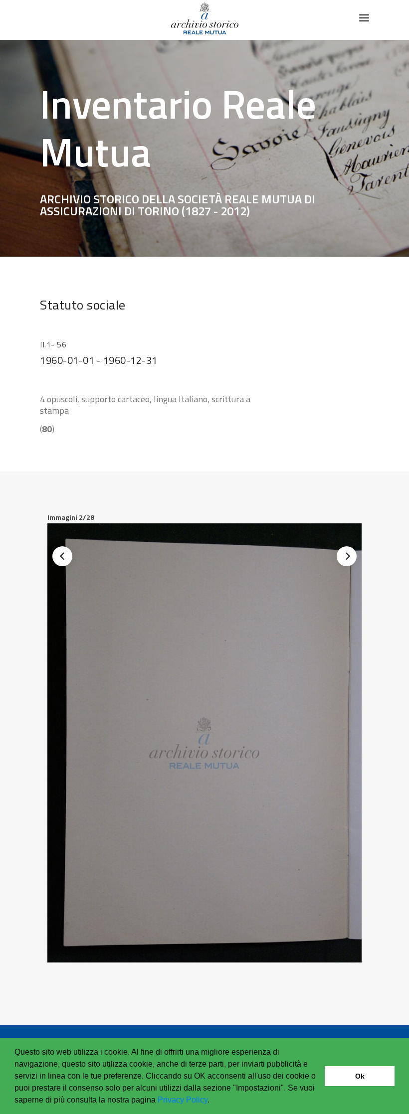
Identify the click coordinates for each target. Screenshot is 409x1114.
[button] (212, 1101)
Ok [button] (360, 1076)
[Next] (347, 556)
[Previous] (62, 556)
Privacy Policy (182, 1100)
